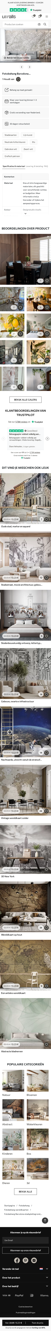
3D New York (7, 876)
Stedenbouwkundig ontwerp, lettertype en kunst (21, 643)
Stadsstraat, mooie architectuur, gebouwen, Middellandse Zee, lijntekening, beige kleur (21, 584)
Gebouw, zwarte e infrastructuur (17, 701)
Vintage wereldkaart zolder (14, 818)
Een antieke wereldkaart (13, 993)
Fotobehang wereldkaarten (16, 1210)
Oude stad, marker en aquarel (15, 526)
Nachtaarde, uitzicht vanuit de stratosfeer (21, 759)
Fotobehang (24, 1205)
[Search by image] (39, 24)
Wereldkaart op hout (11, 934)
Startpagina (9, 1205)
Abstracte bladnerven (12, 1051)
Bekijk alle (25, 1191)
